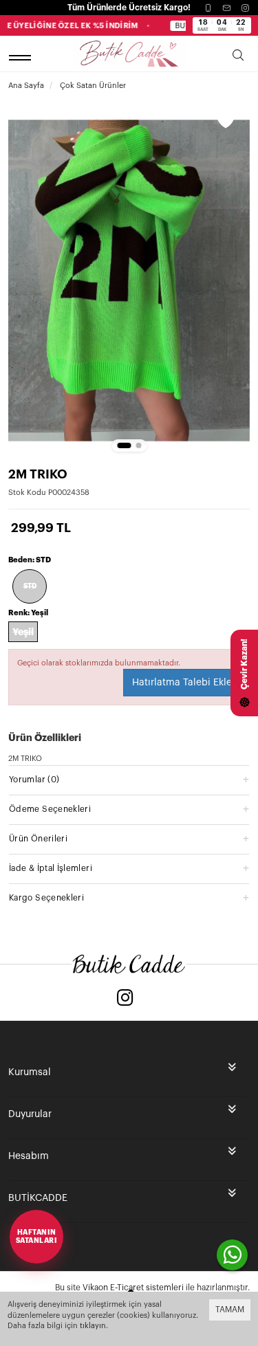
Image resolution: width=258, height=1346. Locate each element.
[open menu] (22, 57)
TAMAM (229, 1309)
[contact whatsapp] (232, 1254)
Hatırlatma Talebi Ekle (182, 682)
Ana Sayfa (26, 85)
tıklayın (93, 1326)
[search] (238, 57)
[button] (124, 445)
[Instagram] (245, 7)
